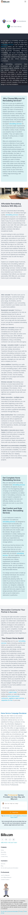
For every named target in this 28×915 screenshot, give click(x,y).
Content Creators (5, 879)
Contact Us (3, 854)
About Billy (3, 852)
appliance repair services (16, 698)
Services (3, 863)
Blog (2, 865)
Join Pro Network (5, 875)
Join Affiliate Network (6, 877)
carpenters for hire (6, 700)
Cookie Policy (4, 856)
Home (2, 850)
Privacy (21, 911)
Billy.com (3, 46)
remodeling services (7, 44)
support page (13, 692)
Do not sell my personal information (9, 868)
